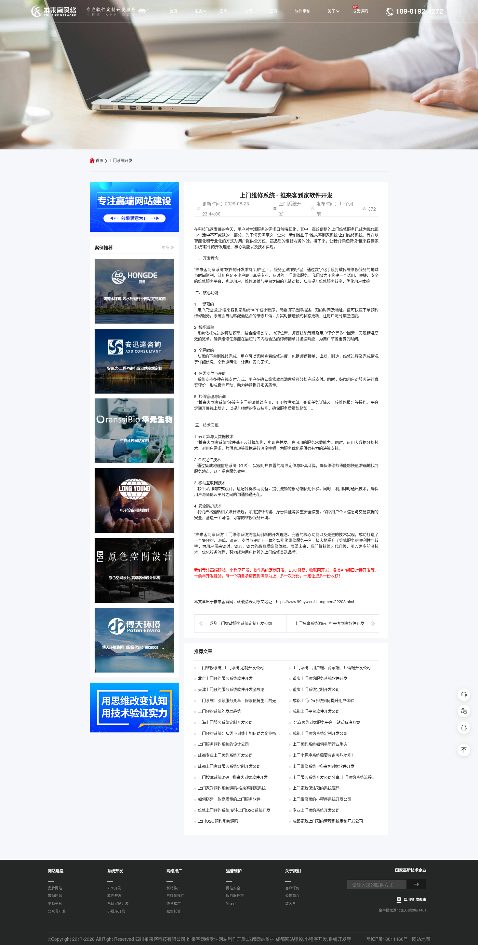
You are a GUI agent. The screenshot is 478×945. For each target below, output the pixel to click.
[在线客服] (464, 694)
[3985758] (464, 727)
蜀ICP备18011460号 (387, 939)
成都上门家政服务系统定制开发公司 (240, 623)
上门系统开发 (120, 160)
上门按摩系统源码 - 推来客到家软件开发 (329, 623)
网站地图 (421, 939)
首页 (99, 160)
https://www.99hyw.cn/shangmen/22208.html (315, 601)
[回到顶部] (464, 749)
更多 (166, 247)
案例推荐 (104, 247)
